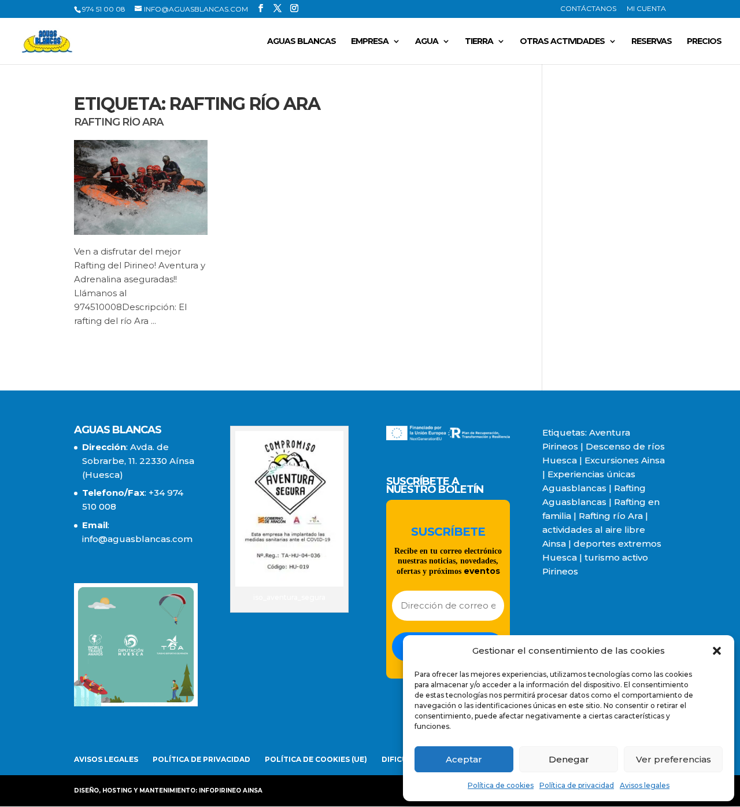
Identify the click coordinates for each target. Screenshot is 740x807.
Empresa (369, 41)
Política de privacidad (576, 785)
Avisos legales (644, 785)
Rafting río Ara (118, 122)
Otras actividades (562, 41)
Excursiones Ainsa (624, 460)
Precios (704, 41)
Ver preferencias (673, 759)
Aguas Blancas (301, 41)
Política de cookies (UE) (316, 759)
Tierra (479, 41)
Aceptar (464, 759)
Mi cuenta (646, 9)
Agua (426, 41)
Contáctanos (588, 9)
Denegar (569, 759)
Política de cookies (501, 785)
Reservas (651, 41)
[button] (717, 651)
